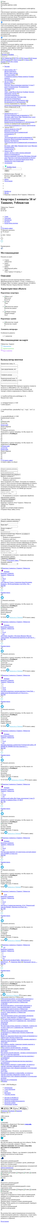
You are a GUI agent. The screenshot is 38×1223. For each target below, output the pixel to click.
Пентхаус (7, 85)
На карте (7, 221)
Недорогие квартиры (11, 100)
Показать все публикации (9, 1079)
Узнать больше (17, 49)
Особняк (25, 92)
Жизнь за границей (15, 159)
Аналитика (20, 156)
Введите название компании (10, 521)
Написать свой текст (9, 480)
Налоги (33, 158)
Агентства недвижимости (12, 105)
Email (2, 530)
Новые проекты (23, 76)
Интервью (27, 156)
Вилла (15, 92)
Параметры (8, 220)
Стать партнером (9, 1089)
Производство (26, 117)
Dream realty (4, 425)
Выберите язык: (9, 174)
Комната (7, 141)
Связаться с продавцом (8, 499)
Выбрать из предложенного (11, 478)
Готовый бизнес (15, 118)
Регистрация (8, 181)
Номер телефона (6, 528)
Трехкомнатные (9, 88)
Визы (31, 159)
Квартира (7, 130)
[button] (5, 63)
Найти (6, 111)
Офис (20, 117)
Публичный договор (10, 1104)
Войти (6, 179)
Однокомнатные (13, 87)
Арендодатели (30, 105)
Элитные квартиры (10, 97)
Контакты (7, 1093)
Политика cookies (9, 1102)
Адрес (6, 216)
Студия (30, 85)
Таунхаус (31, 92)
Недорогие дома (23, 100)
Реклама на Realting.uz (11, 1097)
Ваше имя (4, 524)
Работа (6, 159)
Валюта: (7, 176)
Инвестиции (25, 159)
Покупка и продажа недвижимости (19, 158)
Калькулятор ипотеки (11, 223)
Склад (33, 117)
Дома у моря (8, 92)
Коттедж (19, 92)
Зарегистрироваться (7, 1167)
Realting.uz (7, 191)
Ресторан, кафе (9, 117)
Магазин (7, 118)
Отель (16, 117)
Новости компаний (10, 156)
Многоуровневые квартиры (19, 85)
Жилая (6, 193)
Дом (17, 130)
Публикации (8, 1087)
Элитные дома (21, 97)
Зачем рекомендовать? (8, 1184)
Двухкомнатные (24, 87)
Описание (7, 218)
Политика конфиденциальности (14, 1101)
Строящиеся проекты (11, 76)
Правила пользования (11, 1099)
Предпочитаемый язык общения (11, 533)
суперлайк (28, 1124)
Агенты (23, 105)
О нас (6, 1091)
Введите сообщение (7, 476)
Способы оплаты (9, 1094)
